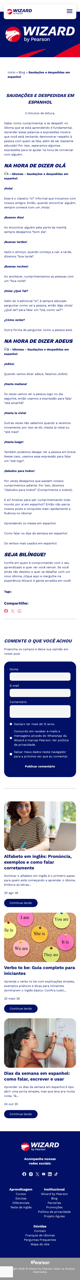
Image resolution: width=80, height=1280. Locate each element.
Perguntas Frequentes (40, 1240)
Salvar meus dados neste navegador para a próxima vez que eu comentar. (41, 754)
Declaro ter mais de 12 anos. (34, 724)
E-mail (14, 685)
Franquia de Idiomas (40, 1235)
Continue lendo (21, 903)
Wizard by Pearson (54, 1194)
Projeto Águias (54, 1216)
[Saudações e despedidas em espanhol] (19, 12)
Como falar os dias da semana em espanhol (35, 533)
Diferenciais (20, 1203)
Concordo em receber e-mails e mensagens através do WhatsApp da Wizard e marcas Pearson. (41, 738)
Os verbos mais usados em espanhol (30, 543)
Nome (14, 669)
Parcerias (54, 1203)
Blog (22, 72)
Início (11, 72)
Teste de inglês (21, 1207)
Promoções (54, 1207)
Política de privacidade (54, 1212)
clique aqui (31, 576)
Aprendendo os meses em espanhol (30, 523)
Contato (40, 1231)
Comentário (18, 702)
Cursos (21, 1194)
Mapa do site (40, 1244)
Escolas (20, 1198)
